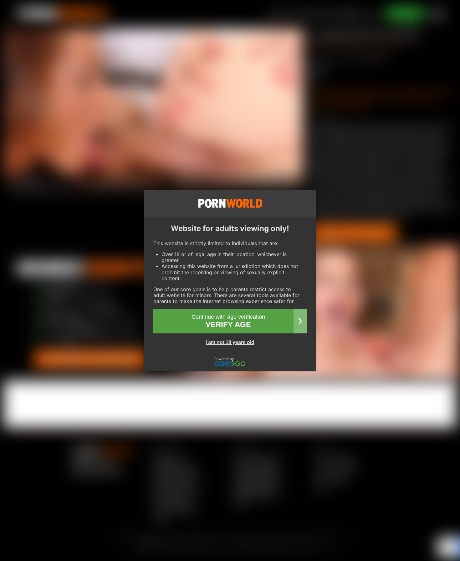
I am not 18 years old (230, 342)
